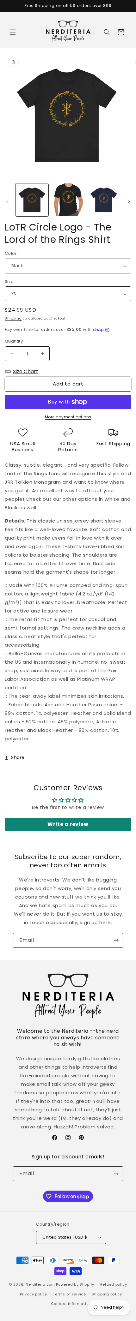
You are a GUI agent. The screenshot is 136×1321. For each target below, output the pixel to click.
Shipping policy (107, 1294)
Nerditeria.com (40, 1284)
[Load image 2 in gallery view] (68, 199)
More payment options (68, 417)
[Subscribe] (116, 940)
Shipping (13, 318)
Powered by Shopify (75, 1284)
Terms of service (69, 1294)
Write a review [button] (67, 824)
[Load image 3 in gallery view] (103, 199)
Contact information (71, 1303)
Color (11, 253)
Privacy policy (33, 1294)
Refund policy (113, 1284)
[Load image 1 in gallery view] (31, 199)
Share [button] (18, 757)
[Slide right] (129, 201)
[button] (13, 32)
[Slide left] (7, 201)
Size (9, 281)
